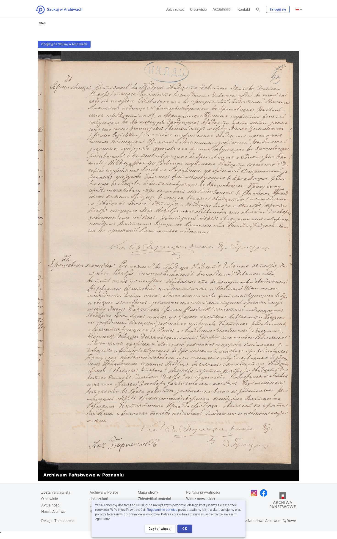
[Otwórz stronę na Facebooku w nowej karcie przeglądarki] (265, 493)
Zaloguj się (278, 9)
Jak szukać (175, 9)
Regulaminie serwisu (162, 510)
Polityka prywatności (203, 492)
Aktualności (222, 9)
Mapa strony (148, 492)
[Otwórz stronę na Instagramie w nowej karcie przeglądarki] (255, 493)
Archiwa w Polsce (104, 492)
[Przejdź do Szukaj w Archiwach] (63, 9)
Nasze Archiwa (53, 511)
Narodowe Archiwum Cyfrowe (272, 521)
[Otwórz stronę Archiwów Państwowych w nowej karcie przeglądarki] (283, 501)
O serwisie (198, 9)
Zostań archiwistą (55, 492)
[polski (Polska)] (299, 9)
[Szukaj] (258, 10)
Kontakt (244, 9)
